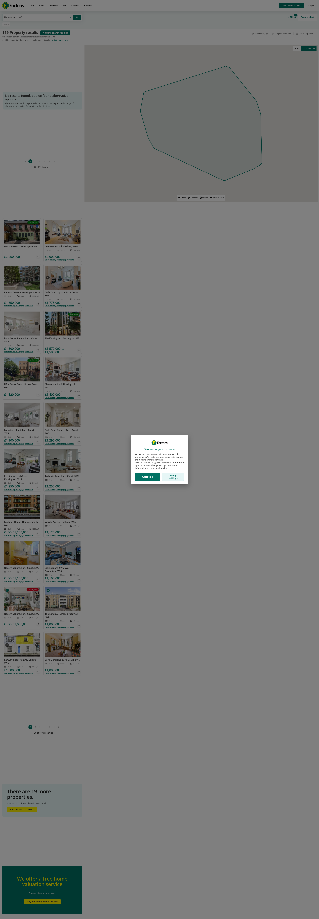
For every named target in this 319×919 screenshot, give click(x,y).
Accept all (147, 476)
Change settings (173, 477)
